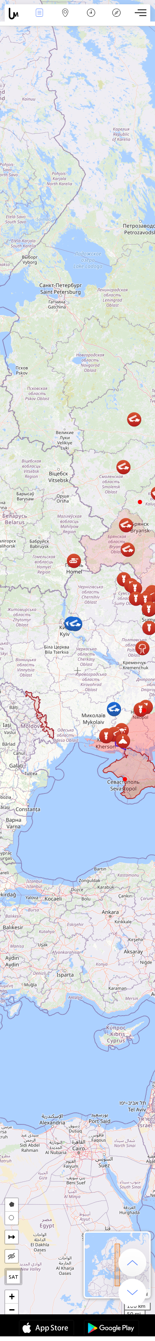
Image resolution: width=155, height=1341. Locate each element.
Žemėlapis (65, 18)
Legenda (116, 18)
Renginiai (39, 18)
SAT (14, 1277)
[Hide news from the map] (11, 1256)
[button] (144, 710)
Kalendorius (91, 18)
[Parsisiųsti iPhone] (46, 1329)
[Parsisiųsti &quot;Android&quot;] (111, 1329)
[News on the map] (16, 13)
